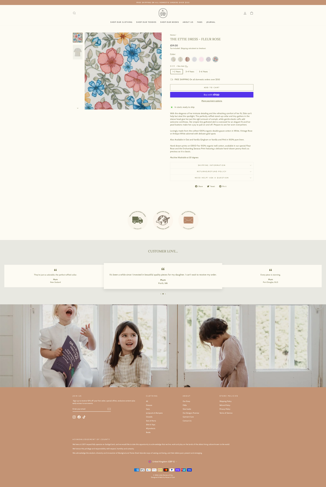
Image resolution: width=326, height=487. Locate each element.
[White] (194, 59)
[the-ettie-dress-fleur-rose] (215, 59)
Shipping (184, 48)
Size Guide (187, 409)
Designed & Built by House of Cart (163, 477)
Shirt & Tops (150, 425)
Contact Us (187, 421)
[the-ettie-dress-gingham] (201, 59)
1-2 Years (177, 71)
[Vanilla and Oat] (180, 59)
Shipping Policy (226, 401)
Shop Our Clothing (121, 22)
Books (148, 432)
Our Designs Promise (191, 413)
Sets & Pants (151, 421)
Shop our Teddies (146, 22)
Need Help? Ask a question (212, 178)
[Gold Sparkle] (173, 59)
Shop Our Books (169, 22)
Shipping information (212, 165)
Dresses (149, 405)
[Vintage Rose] (187, 59)
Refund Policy (225, 405)
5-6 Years (203, 71)
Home (172, 35)
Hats (148, 409)
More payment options (211, 101)
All (147, 401)
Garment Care (188, 417)
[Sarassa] (208, 59)
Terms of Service (226, 413)
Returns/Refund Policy (212, 171)
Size (177, 66)
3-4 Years (190, 71)
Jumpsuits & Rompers (154, 413)
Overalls (149, 417)
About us (188, 22)
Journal (211, 22)
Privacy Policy (225, 409)
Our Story (186, 401)
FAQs (199, 22)
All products (150, 428)
